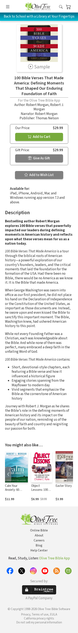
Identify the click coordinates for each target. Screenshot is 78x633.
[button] (61, 7)
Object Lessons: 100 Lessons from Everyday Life (40, 492)
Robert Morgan (37, 104)
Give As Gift (41, 158)
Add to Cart (41, 136)
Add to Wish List (41, 174)
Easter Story (64, 486)
